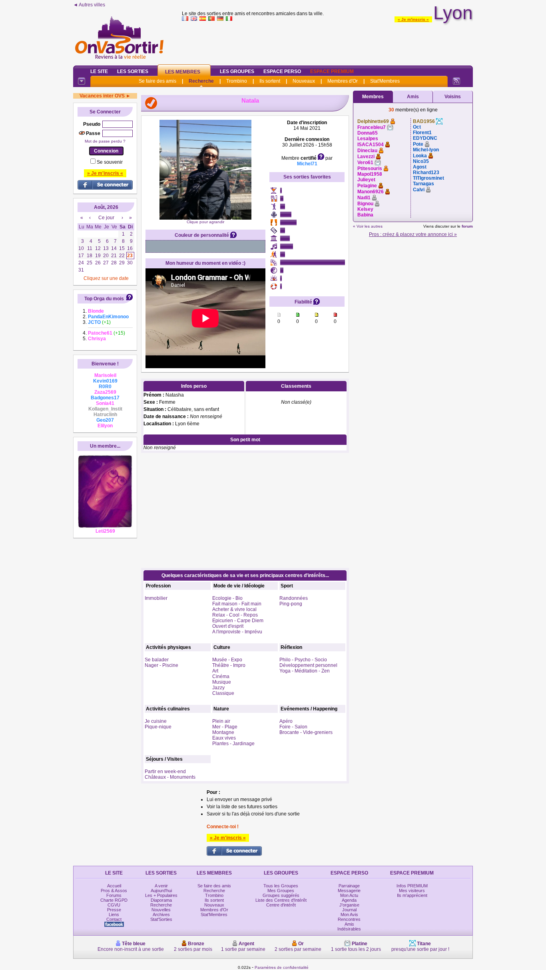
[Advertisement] (327, 42)
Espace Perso (282, 71)
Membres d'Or (342, 81)
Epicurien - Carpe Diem (237, 620)
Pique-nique (158, 727)
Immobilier (156, 598)
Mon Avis (349, 914)
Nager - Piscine (161, 665)
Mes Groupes (280, 890)
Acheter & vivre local (234, 609)
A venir (161, 885)
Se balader (157, 660)
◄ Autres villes (89, 5)
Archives (161, 914)
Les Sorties (132, 71)
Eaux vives (224, 738)
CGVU (114, 905)
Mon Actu (349, 895)
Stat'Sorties (161, 919)
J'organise (349, 905)
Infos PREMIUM (412, 885)
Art (215, 671)
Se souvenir (110, 162)
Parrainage (349, 885)
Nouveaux (304, 81)
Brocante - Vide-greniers (306, 732)
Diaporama (161, 900)
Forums (114, 895)
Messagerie (349, 890)
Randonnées (293, 598)
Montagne (223, 732)
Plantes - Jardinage (233, 743)
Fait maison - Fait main (236, 604)
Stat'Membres (385, 81)
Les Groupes (237, 71)
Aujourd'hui (161, 890)
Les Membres (182, 72)
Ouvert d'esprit (227, 626)
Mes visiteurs (412, 890)
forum (467, 226)
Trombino (236, 81)
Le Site (99, 71)
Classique (223, 693)
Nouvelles (161, 909)
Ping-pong (290, 604)
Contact (114, 919)
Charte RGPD (114, 900)
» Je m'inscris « (413, 19)
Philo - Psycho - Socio (303, 660)
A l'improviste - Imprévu (237, 632)
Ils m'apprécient (412, 895)
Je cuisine (156, 721)
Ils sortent (269, 81)
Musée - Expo (227, 660)
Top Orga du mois (104, 299)
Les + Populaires (161, 895)
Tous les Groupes (280, 885)
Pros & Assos (114, 890)
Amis (413, 96)
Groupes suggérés (281, 895)
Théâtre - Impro (228, 665)
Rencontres (349, 919)
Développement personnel (308, 665)
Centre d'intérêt (281, 905)
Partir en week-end (165, 771)
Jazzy (218, 687)
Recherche (201, 81)
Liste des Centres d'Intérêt (281, 900)
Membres (373, 96)
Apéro (286, 721)
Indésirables (349, 928)
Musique (221, 682)
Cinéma (220, 676)
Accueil (114, 885)
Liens (114, 914)
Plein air (221, 721)
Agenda (349, 900)
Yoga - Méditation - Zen (304, 671)
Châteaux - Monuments (170, 777)
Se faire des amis (157, 81)
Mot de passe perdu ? (105, 141)
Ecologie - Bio (227, 598)
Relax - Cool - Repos (235, 615)
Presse (114, 909)
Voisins (452, 96)
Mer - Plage (224, 727)
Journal (349, 909)
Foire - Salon (293, 727)
